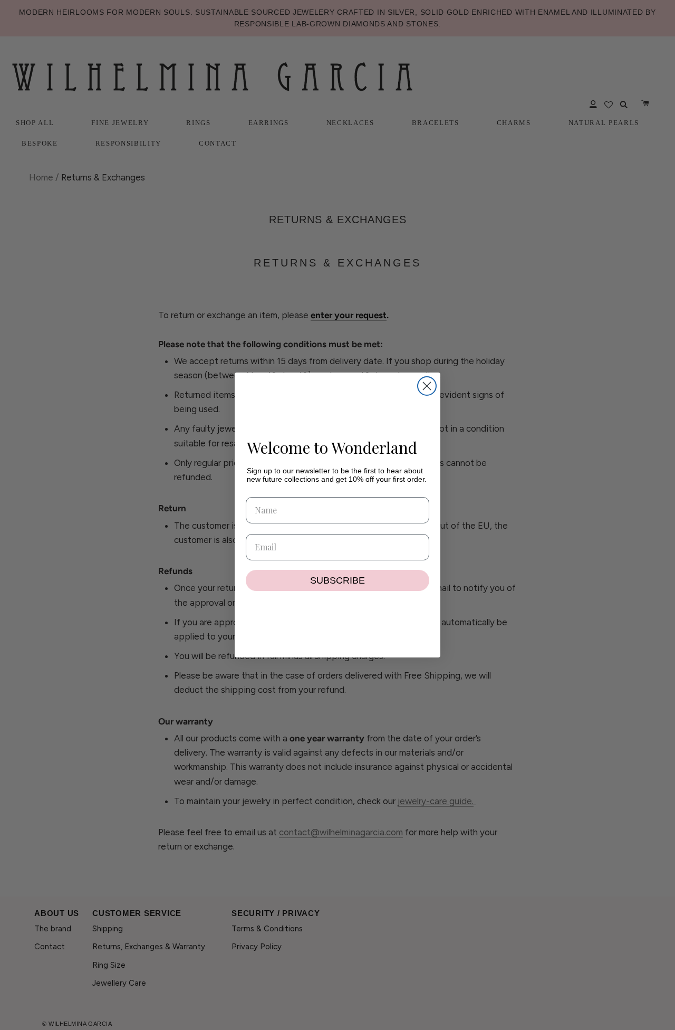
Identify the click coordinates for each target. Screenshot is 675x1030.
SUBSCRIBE (337, 580)
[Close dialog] (427, 386)
